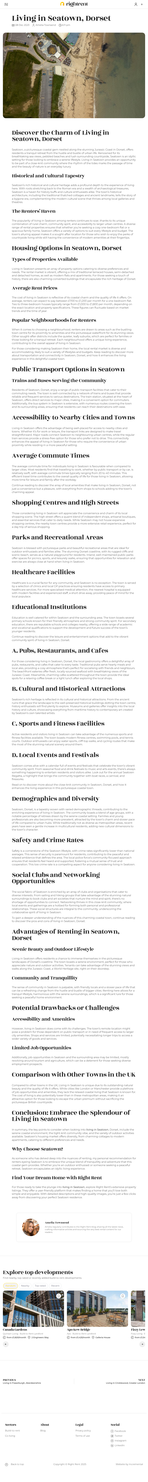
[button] (141, 4)
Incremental (136, 1464)
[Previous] (6, 1344)
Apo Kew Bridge (78, 1329)
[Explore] (6, 4)
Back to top (17, 1464)
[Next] (142, 1344)
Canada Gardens (15, 1329)
